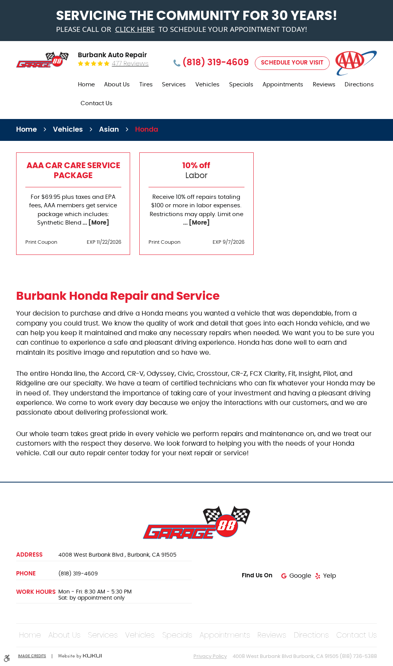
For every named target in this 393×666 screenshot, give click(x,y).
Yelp (329, 576)
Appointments (283, 85)
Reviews (324, 85)
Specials (241, 85)
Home (86, 85)
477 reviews (130, 63)
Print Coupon (41, 242)
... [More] (95, 223)
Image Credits (32, 656)
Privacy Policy (210, 656)
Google (300, 576)
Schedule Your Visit (292, 63)
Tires (146, 85)
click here (135, 29)
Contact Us (96, 103)
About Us (117, 85)
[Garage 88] (42, 59)
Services (174, 85)
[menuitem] (86, 85)
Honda (146, 129)
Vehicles (207, 85)
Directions (359, 85)
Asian (109, 129)
